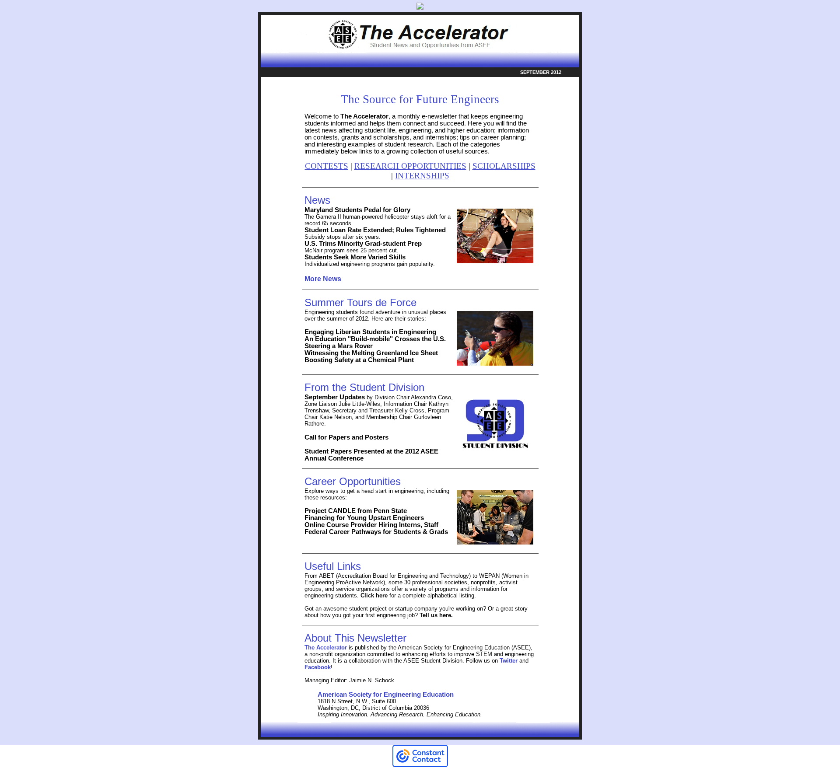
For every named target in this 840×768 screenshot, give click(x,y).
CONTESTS (326, 166)
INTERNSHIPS (422, 175)
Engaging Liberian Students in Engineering (370, 331)
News (317, 200)
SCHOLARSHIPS (504, 166)
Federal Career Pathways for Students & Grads (376, 531)
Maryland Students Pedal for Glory (357, 209)
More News (322, 279)
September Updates (334, 397)
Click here (374, 595)
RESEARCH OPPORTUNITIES (410, 166)
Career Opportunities (352, 481)
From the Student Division (364, 387)
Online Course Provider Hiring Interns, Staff (371, 524)
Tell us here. (435, 615)
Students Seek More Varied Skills (355, 257)
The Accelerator (364, 116)
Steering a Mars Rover (338, 345)
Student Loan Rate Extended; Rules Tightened (375, 230)
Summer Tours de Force (360, 302)
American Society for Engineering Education (386, 694)
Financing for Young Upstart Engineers (364, 517)
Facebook (317, 667)
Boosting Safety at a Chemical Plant (359, 359)
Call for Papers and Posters (346, 437)
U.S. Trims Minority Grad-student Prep (363, 243)
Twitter (509, 660)
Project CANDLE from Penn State (355, 510)
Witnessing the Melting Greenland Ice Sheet (372, 352)
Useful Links (332, 566)
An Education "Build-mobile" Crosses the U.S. (375, 338)
